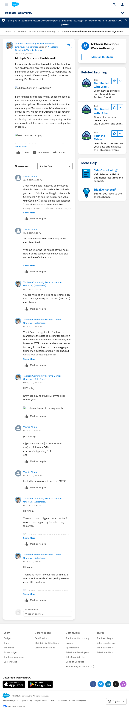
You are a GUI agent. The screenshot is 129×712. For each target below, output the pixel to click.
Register (82, 20)
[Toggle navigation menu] (122, 13)
